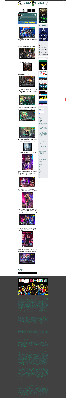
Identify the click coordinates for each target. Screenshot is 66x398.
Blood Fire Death (39, 310)
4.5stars (22, 299)
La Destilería (45, 345)
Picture (36, 363)
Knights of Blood (43, 344)
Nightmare (40, 358)
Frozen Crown (41, 331)
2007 (39, 175)
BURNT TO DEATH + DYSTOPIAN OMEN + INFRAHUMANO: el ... (42, 148)
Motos (29, 356)
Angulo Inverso (27, 303)
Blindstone (29, 310)
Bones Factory (23, 311)
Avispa (43, 306)
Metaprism (40, 354)
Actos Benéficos (20, 300)
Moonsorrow (47, 355)
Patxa (34, 362)
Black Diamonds (19, 309)
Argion (47, 304)
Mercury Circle (34, 353)
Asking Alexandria (39, 305)
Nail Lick (25, 357)
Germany (38, 332)
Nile (47, 358)
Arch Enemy (30, 304)
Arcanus (27, 304)
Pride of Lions (44, 364)
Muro (46, 356)
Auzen (25, 306)
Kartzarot (36, 343)
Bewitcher (42, 308)
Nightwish (44, 358)
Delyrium (18, 320)
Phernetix (20, 363)
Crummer (22, 317)
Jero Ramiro (20, 342)
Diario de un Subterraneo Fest (40, 321)
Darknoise (44, 318)
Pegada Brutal (44, 362)
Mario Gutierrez (28, 352)
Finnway (18, 330)
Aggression (24, 301)
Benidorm (34, 308)
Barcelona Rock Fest (35, 307)
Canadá (19, 313)
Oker (29, 360)
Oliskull (39, 360)
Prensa (33, 364)
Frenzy (31, 331)
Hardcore (43, 335)
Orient (22, 361)
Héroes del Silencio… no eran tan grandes (44, 46)
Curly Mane (44, 317)
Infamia (18, 340)
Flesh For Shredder (45, 330)
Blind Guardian (25, 310)
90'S (34, 299)
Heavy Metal (32, 336)
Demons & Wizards (24, 320)
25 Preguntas (39, 298)
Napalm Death (28, 357)
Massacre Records (42, 352)
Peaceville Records (39, 362)
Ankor (45, 303)
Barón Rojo (41, 307)
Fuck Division (45, 331)
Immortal (30, 339)
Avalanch (27, 306)
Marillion (20, 352)
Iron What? (44, 341)
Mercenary (29, 353)
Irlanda (28, 341)
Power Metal (22, 364)
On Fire (47, 360)
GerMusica (41, 332)
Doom (42, 322)
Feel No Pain (47, 329)
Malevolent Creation (38, 351)
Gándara (20, 332)
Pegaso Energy (47, 362)
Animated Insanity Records (36, 303)
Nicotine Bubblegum (30, 358)
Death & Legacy (19, 319)
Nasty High (40, 357)
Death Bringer (24, 319)
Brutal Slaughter (19, 312)
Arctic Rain (36, 304)
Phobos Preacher (26, 363)
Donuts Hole (40, 322)
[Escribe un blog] (20, 267)
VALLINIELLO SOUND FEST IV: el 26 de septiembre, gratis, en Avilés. (43, 51)
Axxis (47, 306)
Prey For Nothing (39, 364)
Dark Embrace (23, 318)
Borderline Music (35, 311)
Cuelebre (39, 317)
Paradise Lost (22, 362)
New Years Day (24, 358)
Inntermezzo (43, 340)
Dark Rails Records (33, 318)
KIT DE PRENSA (30, 344)
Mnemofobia (24, 355)
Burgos (39, 312)
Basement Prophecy (45, 307)
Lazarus (46, 346)
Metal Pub (20, 354)
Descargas (47, 320)
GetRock (47, 332)
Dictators (44, 321)
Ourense (47, 361)
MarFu (18, 352)
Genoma (36, 332)
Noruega (24, 359)
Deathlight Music (37, 319)
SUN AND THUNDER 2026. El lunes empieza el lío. (43, 125)
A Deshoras (39, 299)
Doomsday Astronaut (45, 322)
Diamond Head (20, 321)
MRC (38, 356)
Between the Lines (39, 308)
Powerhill (24, 364)
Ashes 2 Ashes (35, 305)
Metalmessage (38, 354)
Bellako (24, 308)
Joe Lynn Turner (33, 342)
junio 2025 (40, 161)
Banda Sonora (20, 307)
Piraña (43, 363)
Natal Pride (45, 357)
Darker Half (41, 318)
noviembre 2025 (40, 118)
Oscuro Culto (37, 361)
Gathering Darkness (31, 332)
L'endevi (25, 345)
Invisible (23, 341)
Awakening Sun (46, 306)
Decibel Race (47, 319)
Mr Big (37, 356)
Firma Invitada (26, 330)
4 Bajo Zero (20, 299)
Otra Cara (46, 361)
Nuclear (47, 359)
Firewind (23, 330)
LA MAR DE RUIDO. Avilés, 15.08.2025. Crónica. (42, 135)
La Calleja (31, 345)
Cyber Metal (46, 317)
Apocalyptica (19, 304)
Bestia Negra (36, 308)
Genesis (35, 332)
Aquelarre (25, 304)
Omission (45, 360)
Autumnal (24, 306)
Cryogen (28, 317)
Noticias (28, 359)
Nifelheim (35, 358)
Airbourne (37, 301)
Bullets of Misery (33, 312)
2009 (39, 174)
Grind (21, 334)
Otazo (40, 361)
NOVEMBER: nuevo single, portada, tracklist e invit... (43, 149)
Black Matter (33, 309)
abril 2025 (40, 162)
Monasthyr (32, 355)
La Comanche (42, 345)
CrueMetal (20, 317)
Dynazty (45, 323)
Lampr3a (18, 346)
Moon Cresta (40, 355)
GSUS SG (37, 334)
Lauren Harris (44, 346)
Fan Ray (26, 329)
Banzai (22, 307)
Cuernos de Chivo (41, 317)
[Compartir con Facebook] (21, 267)
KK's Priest (38, 344)
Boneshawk (29, 311)
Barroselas (43, 307)
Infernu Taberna (27, 340)
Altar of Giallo (25, 302)
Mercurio (31, 353)
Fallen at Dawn (21, 329)
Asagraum (25, 305)
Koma (47, 344)
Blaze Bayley (19, 310)
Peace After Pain (37, 362)
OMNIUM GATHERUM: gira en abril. (41, 153)
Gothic (29, 333)
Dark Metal (28, 318)
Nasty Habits (38, 357)
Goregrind (23, 333)
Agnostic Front (28, 301)
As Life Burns (22, 305)
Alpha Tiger (19, 302)
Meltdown (21, 353)
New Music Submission (21, 358)
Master (44, 352)
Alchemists (45, 301)
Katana (41, 343)
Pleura (47, 363)
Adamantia (33, 300)
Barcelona (32, 307)
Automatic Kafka (19, 306)
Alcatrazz (43, 301)
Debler (42, 319)
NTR (41, 359)
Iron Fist (33, 341)
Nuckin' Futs (45, 359)
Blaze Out (22, 310)
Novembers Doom (35, 359)
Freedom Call (29, 331)
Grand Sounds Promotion (41, 333)
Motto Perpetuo (31, 356)
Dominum (38, 322)
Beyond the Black (44, 308)
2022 (39, 166)
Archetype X (32, 304)
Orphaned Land (32, 361)
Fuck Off (47, 331)
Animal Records (32, 303)
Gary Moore (25, 332)
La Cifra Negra (39, 345)
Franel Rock (20, 331)
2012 (39, 172)
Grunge (35, 334)
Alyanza (31, 302)
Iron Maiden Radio (39, 341)
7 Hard (30, 299)
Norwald (26, 359)
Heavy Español (28, 336)
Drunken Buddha (23, 323)
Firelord (19, 330)
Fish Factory (29, 330)
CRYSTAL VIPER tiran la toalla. (41, 121)
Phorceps (31, 363)
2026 (36, 298)
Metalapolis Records (27, 354)
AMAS (35, 302)
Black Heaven (21, 309)
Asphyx (41, 305)
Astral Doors (43, 305)
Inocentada (46, 340)
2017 (39, 169)
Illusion (26, 339)
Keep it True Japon (45, 343)
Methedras (42, 354)
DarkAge (38, 318)
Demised (20, 320)
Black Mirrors (39, 309)
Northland (21, 359)
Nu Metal (43, 359)
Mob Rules (25, 355)
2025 (39, 117)
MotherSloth (19, 356)
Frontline (38, 331)
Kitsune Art (32, 344)
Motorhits (27, 356)
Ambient (37, 302)
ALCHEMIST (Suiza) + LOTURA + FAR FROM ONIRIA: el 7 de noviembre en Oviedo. (43, 25)
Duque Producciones (36, 323)
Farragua (32, 329)
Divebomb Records (19, 322)
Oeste (26, 360)
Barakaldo (24, 307)
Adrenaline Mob (40, 300)
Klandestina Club (40, 344)
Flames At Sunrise (38, 330)
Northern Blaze (19, 359)
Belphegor (27, 308)
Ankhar (41, 303)
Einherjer (19, 324)
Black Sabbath (47, 309)
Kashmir (37, 343)
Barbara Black (27, 307)
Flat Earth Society (41, 330)
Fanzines (28, 329)
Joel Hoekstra (36, 342)
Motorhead (25, 356)
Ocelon (21, 360)
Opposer (18, 361)
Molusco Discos (28, 355)
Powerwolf (27, 364)
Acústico (26, 300)
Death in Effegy (27, 319)
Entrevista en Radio (29, 326)
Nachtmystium (22, 357)
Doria (47, 322)
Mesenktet (43, 353)
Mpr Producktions (34, 356)
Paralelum (27, 362)
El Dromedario (35, 324)
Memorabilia (23, 353)
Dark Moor (31, 318)
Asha (33, 305)
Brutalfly (23, 312)
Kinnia (22, 344)
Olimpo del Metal (36, 360)
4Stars (25, 299)
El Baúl (33, 324)
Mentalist (25, 353)
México (46, 354)
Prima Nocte (47, 364)
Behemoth (18, 308)
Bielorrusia (47, 308)
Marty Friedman (31, 352)
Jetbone (24, 342)
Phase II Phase (18, 363)
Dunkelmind (33, 323)
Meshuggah (46, 353)
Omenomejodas (43, 360)
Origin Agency (24, 361)
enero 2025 (40, 164)
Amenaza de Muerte (43, 302)
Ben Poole (31, 308)
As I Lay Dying (20, 305)
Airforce (38, 301)
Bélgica (20, 308)
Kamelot (24, 343)
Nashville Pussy (36, 357)
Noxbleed (37, 359)
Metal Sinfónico (22, 354)
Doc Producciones (24, 322)
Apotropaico (23, 304)
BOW (44, 311)
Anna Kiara (47, 303)
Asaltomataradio (28, 305)
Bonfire (31, 311)
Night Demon (38, 358)
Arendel (42, 304)
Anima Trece (29, 303)
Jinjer (26, 342)
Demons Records (27, 320)
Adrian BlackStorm (46, 300)
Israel (46, 341)
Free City (26, 331)
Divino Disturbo (21, 322)
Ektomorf (23, 324)
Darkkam (42, 318)
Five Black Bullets (33, 330)
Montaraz (38, 355)
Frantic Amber (24, 331)
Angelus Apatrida (21, 303)
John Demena (38, 342)
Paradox (24, 362)
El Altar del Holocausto (27, 324)
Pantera (18, 362)
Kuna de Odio (21, 345)
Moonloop (45, 355)
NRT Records (40, 359)
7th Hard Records (33, 299)
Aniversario (39, 303)
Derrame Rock (45, 320)
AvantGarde (32, 306)
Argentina (46, 304)
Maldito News (27, 351)
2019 (24, 298)
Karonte (34, 343)
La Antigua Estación (28, 345)
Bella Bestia (23, 308)
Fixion (35, 330)
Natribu (47, 357)
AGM (25, 301)
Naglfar (23, 357)
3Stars (47, 298)
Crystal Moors (34, 317)
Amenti (45, 302)
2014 (39, 171)
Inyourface (25, 341)
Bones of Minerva (26, 311)
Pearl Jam (42, 362)
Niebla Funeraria (33, 358)
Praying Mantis (29, 364)
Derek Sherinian (36, 320)
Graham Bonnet (34, 333)
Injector (37, 340)
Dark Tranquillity (36, 318)
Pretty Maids (36, 364)
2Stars (43, 298)
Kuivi (19, 345)
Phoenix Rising (29, 363)
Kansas (30, 343)
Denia (30, 320)
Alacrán (40, 301)
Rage (30, 366)
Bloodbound (46, 310)
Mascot (39, 352)
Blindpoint (27, 310)
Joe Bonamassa (30, 342)
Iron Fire (32, 341)
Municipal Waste (43, 356)
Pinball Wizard (41, 363)
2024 (33, 298)
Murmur (45, 356)
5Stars (28, 299)
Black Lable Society (24, 309)
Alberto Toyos (31, 46)
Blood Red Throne (42, 310)
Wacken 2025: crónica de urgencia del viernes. (42, 159)
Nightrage (42, 358)
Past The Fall (30, 362)
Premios (31, 364)
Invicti (21, 341)
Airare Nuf (34, 301)
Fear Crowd (42, 329)
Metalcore (31, 354)
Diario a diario (25, 321)
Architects (34, 304)
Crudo (18, 317)
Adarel (36, 300)
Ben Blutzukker (29, 308)
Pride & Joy (41, 364)
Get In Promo (43, 332)
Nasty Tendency (43, 357)
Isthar (47, 341)
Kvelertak (23, 345)
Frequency (33, 331)
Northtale (22, 359)
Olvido (40, 360)
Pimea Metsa (38, 363)
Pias (34, 363)
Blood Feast (36, 310)
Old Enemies (31, 360)
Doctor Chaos (31, 322)
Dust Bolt (40, 323)
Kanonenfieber (28, 343)
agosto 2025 (40, 120)
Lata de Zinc (36, 346)
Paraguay (25, 362)
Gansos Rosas (23, 332)
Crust (27, 317)
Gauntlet (33, 332)
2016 (19, 298)
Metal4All (25, 354)
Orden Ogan (20, 361)
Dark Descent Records (19, 318)
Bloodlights (47, 310)
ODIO (23, 360)
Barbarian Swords (30, 307)
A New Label (42, 299)
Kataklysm (39, 343)
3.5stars (45, 298)
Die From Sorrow (46, 321)
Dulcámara (26, 323)
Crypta (30, 317)
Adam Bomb (31, 300)
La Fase (47, 345)
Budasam (27, 312)
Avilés (41, 306)
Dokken (36, 322)
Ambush (40, 302)
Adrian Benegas (43, 300)
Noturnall (30, 359)
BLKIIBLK (32, 310)
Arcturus (38, 304)
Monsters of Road (35, 355)
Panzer (19, 362)
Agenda (19, 301)
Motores (23, 356)
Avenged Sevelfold (36, 306)
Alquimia (21, 302)
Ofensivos (27, 360)
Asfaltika (30, 305)
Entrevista (25, 326)
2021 (28, 298)
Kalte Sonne (20, 343)
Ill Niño (23, 339)
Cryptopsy (32, 317)
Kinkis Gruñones (20, 344)
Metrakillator (44, 354)
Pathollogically (33, 362)
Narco (33, 357)
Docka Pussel (28, 322)
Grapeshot (45, 333)
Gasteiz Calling (28, 332)
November (32, 359)
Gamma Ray (18, 332)
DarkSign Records (47, 318)
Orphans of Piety (34, 361)
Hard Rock (38, 335)
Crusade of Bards (25, 317)
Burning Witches (47, 312)
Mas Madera (35, 352)
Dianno (22, 321)
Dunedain (28, 323)
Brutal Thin (21, 312)
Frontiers (36, 331)
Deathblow (32, 319)
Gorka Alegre (27, 333)
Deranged (34, 320)
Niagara (27, 358)
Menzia (27, 353)
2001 (39, 177)
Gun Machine (47, 334)
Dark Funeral (26, 318)
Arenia (43, 304)
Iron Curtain (30, 341)
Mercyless (38, 353)
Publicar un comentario (20, 270)
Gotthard (31, 333)
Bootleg (33, 311)
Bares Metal (38, 307)
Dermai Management (41, 320)
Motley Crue (21, 356)
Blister (30, 310)
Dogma (34, 322)
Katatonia (43, 343)
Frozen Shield (43, 331)
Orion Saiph (29, 361)
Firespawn (21, 330)
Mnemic (22, 355)
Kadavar (18, 343)
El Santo (47, 324)
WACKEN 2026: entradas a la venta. (41, 157)
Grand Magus (37, 333)
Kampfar (25, 343)
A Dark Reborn (37, 299)
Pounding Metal (19, 364)
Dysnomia (47, 323)
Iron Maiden (36, 341)
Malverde (42, 351)
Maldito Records (30, 351)
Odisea (24, 360)
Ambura (38, 302)
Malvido (44, 351)
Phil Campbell (23, 363)
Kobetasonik (46, 344)
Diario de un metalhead (29, 321)
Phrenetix (33, 363)
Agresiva (32, 301)
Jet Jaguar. (23, 342)
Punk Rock (40, 365)
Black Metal (36, 309)
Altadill (23, 302)
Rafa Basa (28, 366)
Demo (21, 320)
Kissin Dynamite (27, 344)
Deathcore (35, 319)
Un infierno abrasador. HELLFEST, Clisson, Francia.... (43, 128)
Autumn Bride (22, 306)
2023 (31, 298)
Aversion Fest (40, 306)
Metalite (33, 354)
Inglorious (34, 340)
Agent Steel (22, 301)
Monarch (30, 355)
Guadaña (41, 334)
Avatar (34, 306)
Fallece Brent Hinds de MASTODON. (41, 131)
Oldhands (33, 360)
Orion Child (26, 361)
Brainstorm (47, 311)
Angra (24, 303)
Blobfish (34, 310)
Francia (18, 331)
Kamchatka (22, 343)
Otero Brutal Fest (43, 361)
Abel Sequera (46, 299)
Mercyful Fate (36, 353)
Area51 (40, 304)
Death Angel (22, 319)
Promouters (18, 365)
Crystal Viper (37, 317)
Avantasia (30, 306)
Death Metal (30, 319)
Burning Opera (41, 312)
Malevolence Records (34, 351)
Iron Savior (41, 341)
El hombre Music (38, 324)
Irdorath (26, 341)
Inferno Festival (24, 340)
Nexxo (26, 358)
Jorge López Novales (44, 342)
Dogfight (32, 322)
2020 (26, 298)
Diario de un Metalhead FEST (34, 321)
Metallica (35, 354)
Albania (41, 301)
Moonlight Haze (43, 355)
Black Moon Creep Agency (42, 309)
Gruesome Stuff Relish (31, 334)
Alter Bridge (28, 302)
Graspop (47, 333)
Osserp (39, 361)
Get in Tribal (46, 332)
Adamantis (35, 300)
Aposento (21, 304)
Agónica (30, 301)
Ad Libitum (28, 300)
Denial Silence (32, 320)
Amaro (33, 302)
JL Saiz (27, 342)
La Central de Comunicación (35, 345)
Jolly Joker (40, 342)
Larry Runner (22, 346)
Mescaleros (41, 353)
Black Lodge (30, 309)
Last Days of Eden (30, 346)
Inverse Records (19, 341)
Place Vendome (46, 363)
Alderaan (47, 301)
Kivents (35, 344)
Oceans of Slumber (19, 360)
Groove (26, 334)
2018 (23, 298)
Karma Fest (32, 343)
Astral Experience (46, 305)
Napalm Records (31, 357)
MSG (40, 356)
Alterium (29, 302)
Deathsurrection (40, 319)
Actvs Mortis (23, 300)
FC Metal (39, 329)
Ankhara (43, 303)
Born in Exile (40, 311)
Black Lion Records (27, 309)
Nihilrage (46, 358)
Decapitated (44, 319)
